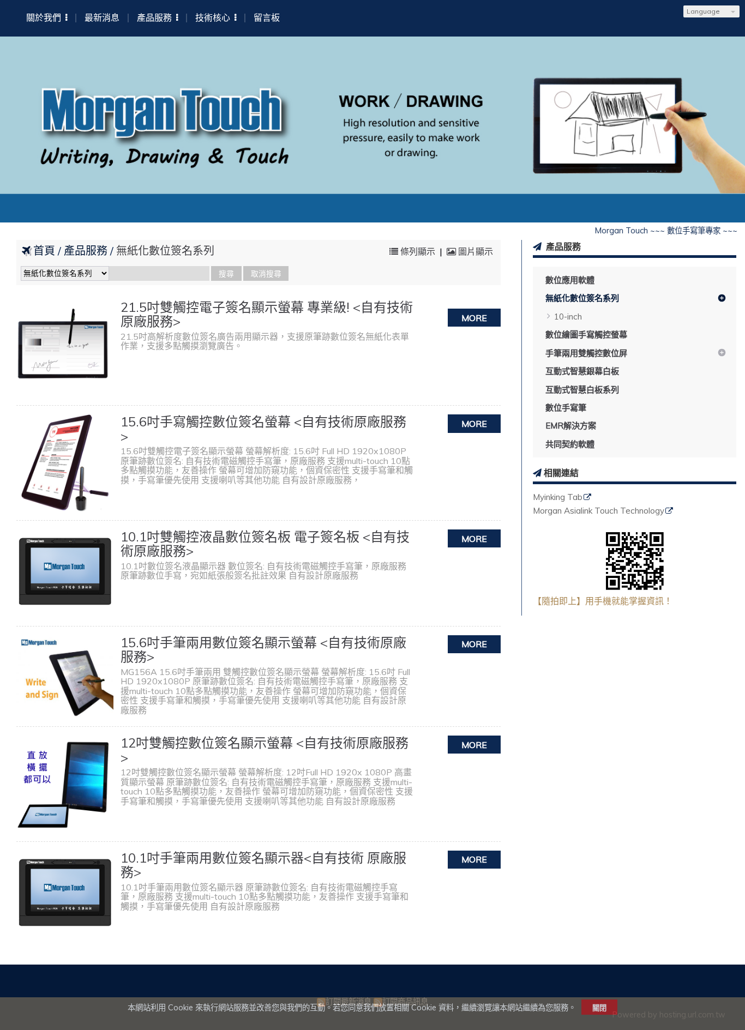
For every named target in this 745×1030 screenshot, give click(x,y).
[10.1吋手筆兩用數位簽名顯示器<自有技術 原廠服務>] (64, 894)
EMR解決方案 (570, 425)
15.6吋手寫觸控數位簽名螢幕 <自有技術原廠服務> (263, 428)
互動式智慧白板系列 (582, 389)
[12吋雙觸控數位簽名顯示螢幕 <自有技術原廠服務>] (64, 784)
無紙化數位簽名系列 (582, 298)
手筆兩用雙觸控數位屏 (586, 353)
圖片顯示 (474, 251)
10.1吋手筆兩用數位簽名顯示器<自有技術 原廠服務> (263, 865)
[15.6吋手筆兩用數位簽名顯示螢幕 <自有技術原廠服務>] (64, 676)
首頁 (44, 250)
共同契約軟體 (569, 444)
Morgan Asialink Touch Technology (598, 511)
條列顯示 (417, 251)
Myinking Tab (557, 497)
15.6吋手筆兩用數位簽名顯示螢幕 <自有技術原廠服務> (263, 649)
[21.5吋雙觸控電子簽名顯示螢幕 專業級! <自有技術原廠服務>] (64, 348)
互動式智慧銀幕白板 (582, 371)
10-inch (568, 316)
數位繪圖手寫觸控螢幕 (586, 334)
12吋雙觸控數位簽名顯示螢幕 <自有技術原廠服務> (264, 749)
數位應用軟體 (569, 280)
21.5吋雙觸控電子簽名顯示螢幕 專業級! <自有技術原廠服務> (267, 314)
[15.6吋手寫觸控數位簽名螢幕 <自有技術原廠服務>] (64, 462)
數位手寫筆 (565, 407)
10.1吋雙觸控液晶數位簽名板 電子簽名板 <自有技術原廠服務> (265, 543)
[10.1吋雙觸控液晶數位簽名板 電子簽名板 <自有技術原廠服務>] (64, 573)
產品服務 (87, 250)
